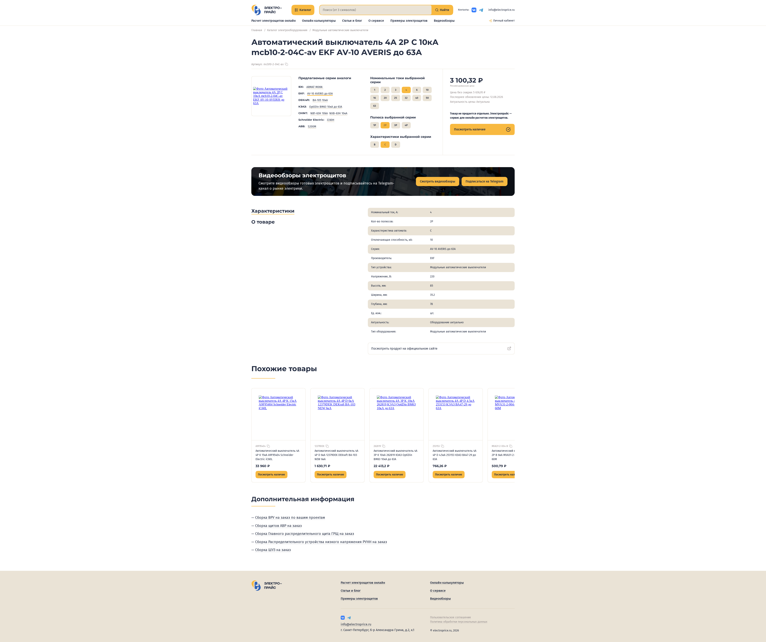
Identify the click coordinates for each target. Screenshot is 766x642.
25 (395, 97)
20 (385, 97)
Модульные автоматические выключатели (340, 30)
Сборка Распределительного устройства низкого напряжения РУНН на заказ (321, 542)
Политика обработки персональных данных (458, 621)
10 (427, 89)
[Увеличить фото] (271, 96)
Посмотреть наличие (470, 129)
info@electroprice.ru (501, 10)
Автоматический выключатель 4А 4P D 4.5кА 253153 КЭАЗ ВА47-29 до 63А (454, 455)
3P (395, 125)
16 (374, 97)
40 (416, 97)
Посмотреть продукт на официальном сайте (404, 348)
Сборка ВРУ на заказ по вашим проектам (290, 517)
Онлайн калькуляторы (319, 21)
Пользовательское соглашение (450, 617)
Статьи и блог (352, 21)
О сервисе (376, 21)
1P (374, 125)
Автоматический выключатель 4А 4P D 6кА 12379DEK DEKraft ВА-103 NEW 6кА (336, 455)
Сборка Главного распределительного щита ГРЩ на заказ (304, 534)
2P (385, 125)
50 (427, 97)
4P (406, 125)
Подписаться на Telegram (484, 181)
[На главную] (266, 10)
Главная (256, 30)
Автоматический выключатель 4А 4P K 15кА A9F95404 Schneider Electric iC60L (277, 455)
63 (374, 105)
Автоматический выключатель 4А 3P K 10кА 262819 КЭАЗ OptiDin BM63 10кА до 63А (395, 455)
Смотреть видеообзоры (437, 181)
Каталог (305, 10)
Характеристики (272, 211)
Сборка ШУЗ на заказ (273, 550)
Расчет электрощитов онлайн (273, 21)
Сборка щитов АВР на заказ (278, 526)
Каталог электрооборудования (287, 30)
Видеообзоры (444, 21)
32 (406, 97)
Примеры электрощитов (408, 21)
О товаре (263, 222)
